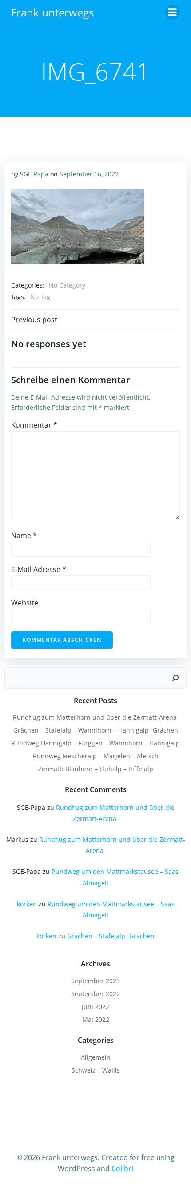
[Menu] (172, 12)
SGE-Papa (34, 174)
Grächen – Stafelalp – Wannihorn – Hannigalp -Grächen (95, 730)
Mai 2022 (95, 1019)
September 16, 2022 (89, 174)
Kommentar (34, 425)
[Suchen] (175, 678)
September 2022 (95, 993)
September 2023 (95, 981)
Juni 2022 (95, 1006)
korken (27, 904)
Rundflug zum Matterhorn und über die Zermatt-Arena (96, 717)
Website (24, 603)
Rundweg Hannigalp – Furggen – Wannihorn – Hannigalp (95, 743)
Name (24, 535)
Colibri (122, 1168)
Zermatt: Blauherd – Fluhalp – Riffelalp (95, 769)
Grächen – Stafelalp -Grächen (111, 936)
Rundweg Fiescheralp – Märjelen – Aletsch (96, 756)
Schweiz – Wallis (96, 1070)
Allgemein (96, 1057)
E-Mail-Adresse (38, 569)
